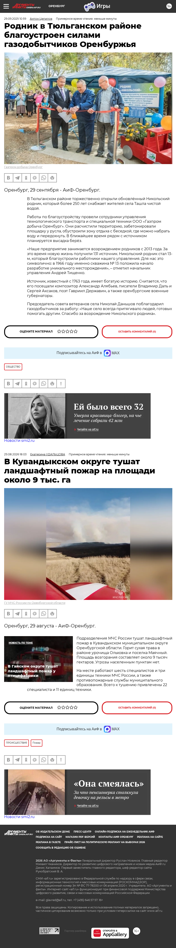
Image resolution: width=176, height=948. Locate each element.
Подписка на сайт (49, 836)
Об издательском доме (53, 831)
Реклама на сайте (150, 836)
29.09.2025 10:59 (15, 18)
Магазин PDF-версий (80, 836)
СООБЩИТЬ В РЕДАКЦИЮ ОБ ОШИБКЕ (61, 847)
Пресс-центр (82, 831)
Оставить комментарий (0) (137, 331)
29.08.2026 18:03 (15, 454)
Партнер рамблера (75, 930)
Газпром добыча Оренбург (23, 167)
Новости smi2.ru (19, 440)
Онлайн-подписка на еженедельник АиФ (124, 831)
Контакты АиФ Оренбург (116, 836)
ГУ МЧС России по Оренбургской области (34, 603)
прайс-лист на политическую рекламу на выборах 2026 (104, 842)
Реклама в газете (48, 842)
